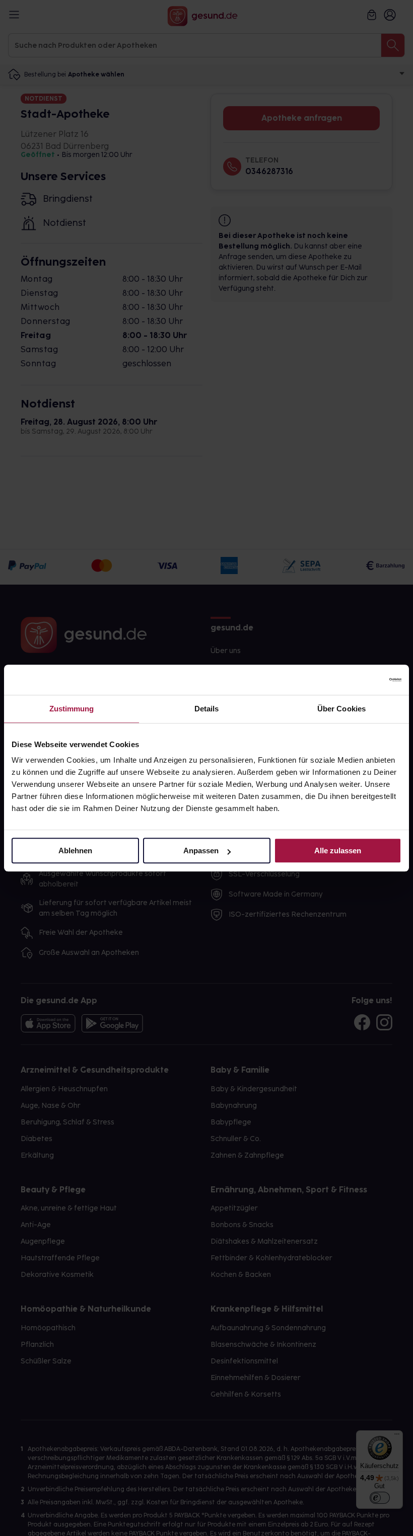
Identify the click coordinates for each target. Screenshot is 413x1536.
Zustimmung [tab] (71, 708)
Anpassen (201, 850)
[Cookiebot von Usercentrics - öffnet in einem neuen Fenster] (357, 679)
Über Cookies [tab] (341, 708)
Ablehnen (75, 850)
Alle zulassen (337, 850)
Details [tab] (206, 708)
